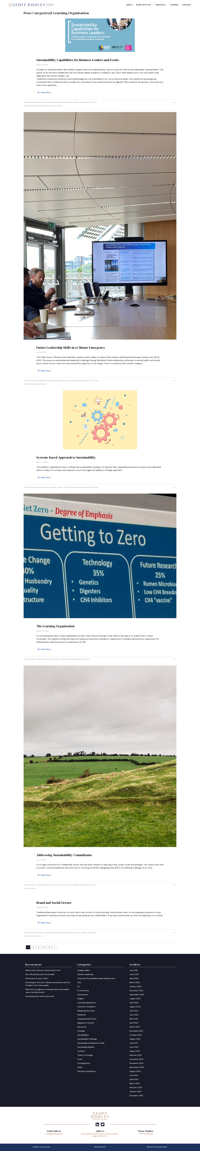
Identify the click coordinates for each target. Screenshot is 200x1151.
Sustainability (85, 380)
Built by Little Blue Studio (157, 1147)
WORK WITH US (143, 5)
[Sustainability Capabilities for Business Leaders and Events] (100, 35)
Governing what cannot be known (39, 996)
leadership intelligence (31, 384)
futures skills (58, 106)
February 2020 (136, 1087)
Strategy (53, 487)
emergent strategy (69, 659)
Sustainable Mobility (85, 1047)
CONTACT (186, 5)
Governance (82, 994)
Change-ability (83, 970)
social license (36, 936)
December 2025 (136, 990)
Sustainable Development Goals (90, 1043)
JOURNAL (174, 5)
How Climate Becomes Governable (39, 974)
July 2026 (134, 970)
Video (79, 1067)
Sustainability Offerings (67, 932)
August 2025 (135, 998)
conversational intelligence (72, 885)
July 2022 (134, 1043)
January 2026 (135, 986)
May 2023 (134, 1019)
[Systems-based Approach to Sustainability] (100, 419)
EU (78, 986)
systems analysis (80, 487)
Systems (60, 487)
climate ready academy (31, 106)
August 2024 (135, 1006)
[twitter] (103, 1124)
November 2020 (136, 1063)
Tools (79, 1059)
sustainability (70, 487)
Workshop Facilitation (86, 1071)
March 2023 (135, 1027)
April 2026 (134, 978)
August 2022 (135, 1039)
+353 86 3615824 (146, 1134)
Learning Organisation (86, 102)
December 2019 (136, 1095)
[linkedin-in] (97, 1124)
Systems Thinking (92, 487)
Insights (76, 102)
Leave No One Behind (86, 1006)
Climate (95, 380)
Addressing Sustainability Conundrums (64, 855)
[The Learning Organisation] (100, 556)
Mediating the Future (83, 659)
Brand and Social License (54, 903)
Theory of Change (81, 932)
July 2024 (134, 1011)
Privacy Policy (100, 1147)
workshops (42, 384)
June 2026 (134, 974)
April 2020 (134, 1079)
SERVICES (161, 5)
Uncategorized (83, 1063)
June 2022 (134, 1047)
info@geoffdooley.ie (54, 1134)
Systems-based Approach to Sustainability (66, 457)
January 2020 (135, 1091)
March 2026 (135, 982)
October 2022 (136, 1035)
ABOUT (129, 5)
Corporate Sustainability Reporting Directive (58, 102)
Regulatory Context (85, 1023)
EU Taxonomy (83, 990)
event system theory (46, 106)
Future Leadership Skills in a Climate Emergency (70, 347)
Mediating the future (52, 932)
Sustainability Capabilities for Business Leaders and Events (77, 60)
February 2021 (136, 1055)
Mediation (81, 1015)
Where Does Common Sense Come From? (43, 970)
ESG (79, 982)
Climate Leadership (36, 102)
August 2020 (135, 1071)
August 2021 (135, 1051)
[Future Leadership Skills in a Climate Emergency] (100, 226)
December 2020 (136, 1059)
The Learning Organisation (55, 626)
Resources (81, 1027)
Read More (45, 92)
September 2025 (137, 994)
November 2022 (136, 1031)
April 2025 (134, 1002)
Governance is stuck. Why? (36, 978)
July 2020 (134, 1075)
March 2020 (135, 1083)
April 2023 (134, 1023)
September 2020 (137, 1067)
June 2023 (134, 1015)
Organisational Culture (86, 1019)
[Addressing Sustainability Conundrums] (100, 756)
